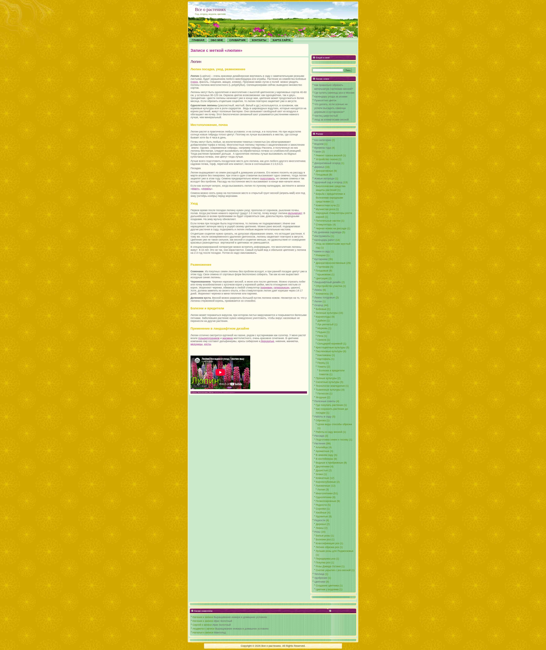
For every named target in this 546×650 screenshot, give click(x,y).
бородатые (267, 341)
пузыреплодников (209, 338)
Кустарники (321, 259)
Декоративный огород (327, 163)
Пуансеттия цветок (325, 100)
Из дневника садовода (327, 232)
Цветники (319, 581)
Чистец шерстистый (326, 115)
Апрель (206, 188)
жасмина (227, 338)
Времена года (322, 147)
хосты (207, 344)
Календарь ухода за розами (330, 96)
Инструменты (322, 236)
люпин (216, 392)
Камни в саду (322, 251)
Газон (317, 151)
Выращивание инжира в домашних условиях (240, 617)
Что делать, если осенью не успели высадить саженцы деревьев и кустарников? (331, 108)
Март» (195, 188)
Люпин (196, 61)
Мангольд (220, 632)
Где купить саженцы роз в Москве (334, 92)
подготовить (267, 178)
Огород (318, 305)
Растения (319, 443)
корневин (266, 287)
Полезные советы (324, 401)
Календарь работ (324, 240)
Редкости (319, 520)
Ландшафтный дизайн (327, 282)
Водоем (318, 144)
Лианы (318, 289)
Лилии (318, 301)
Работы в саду (322, 416)
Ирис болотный (223, 621)
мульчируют (295, 213)
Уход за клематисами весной (331, 119)
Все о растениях (210, 9)
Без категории (322, 140)
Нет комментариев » (227, 392)
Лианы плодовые (324, 297)
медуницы (197, 344)
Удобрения (320, 577)
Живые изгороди (324, 178)
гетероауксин (281, 287)
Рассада (319, 435)
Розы (317, 531)
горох (194, 82)
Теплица (319, 574)
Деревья (319, 167)
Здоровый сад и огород (328, 182)
